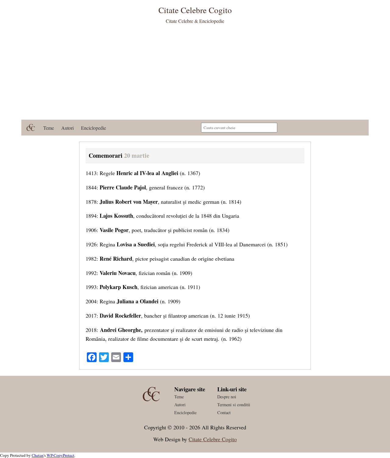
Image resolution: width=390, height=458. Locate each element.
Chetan (38, 455)
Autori (67, 128)
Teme (48, 128)
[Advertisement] (195, 74)
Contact (224, 412)
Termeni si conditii (233, 404)
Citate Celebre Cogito (213, 439)
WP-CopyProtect (60, 455)
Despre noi (226, 397)
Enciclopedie (93, 128)
